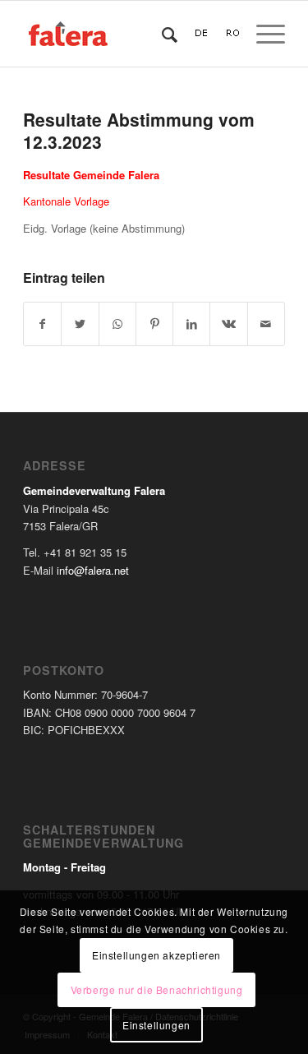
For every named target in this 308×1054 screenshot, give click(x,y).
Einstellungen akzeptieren (156, 955)
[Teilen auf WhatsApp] (117, 324)
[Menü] (262, 34)
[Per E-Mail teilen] (266, 324)
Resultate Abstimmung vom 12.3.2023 (139, 130)
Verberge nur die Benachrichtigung (157, 989)
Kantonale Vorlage (66, 201)
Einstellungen (156, 1025)
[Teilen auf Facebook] (42, 324)
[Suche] (161, 34)
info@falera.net (93, 570)
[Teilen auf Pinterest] (154, 324)
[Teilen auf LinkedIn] (191, 324)
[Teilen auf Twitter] (80, 324)
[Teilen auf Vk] (228, 324)
